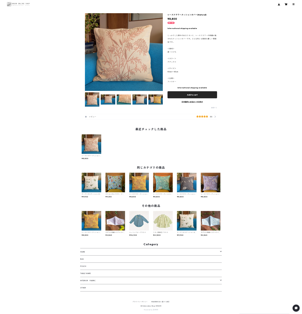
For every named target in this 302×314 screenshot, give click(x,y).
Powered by (148, 310)
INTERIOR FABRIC (88, 281)
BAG (82, 259)
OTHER (83, 288)
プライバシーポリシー (140, 302)
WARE (82, 252)
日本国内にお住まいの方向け (192, 102)
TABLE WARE (85, 273)
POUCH (83, 266)
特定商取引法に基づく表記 (160, 302)
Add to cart (192, 95)
